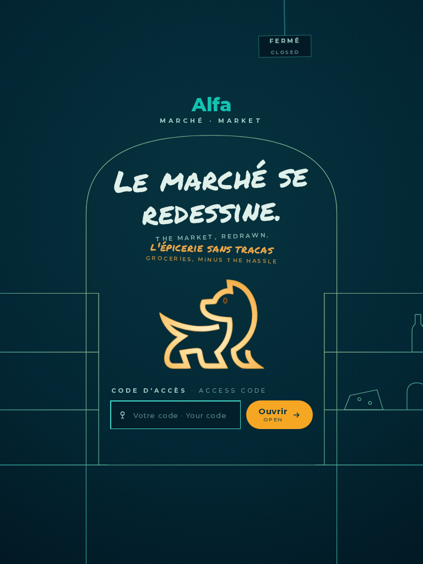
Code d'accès (189, 390)
